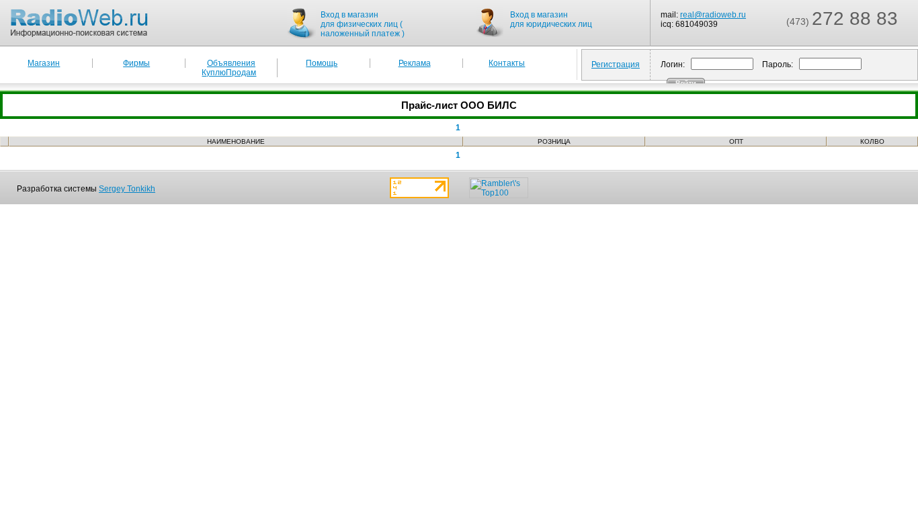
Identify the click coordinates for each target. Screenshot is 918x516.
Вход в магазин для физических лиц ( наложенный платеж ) (363, 24)
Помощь (321, 63)
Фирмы (136, 63)
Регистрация (615, 64)
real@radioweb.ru (713, 14)
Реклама (415, 63)
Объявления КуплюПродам (229, 67)
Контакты (507, 63)
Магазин (44, 63)
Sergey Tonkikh (127, 189)
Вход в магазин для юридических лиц (551, 19)
